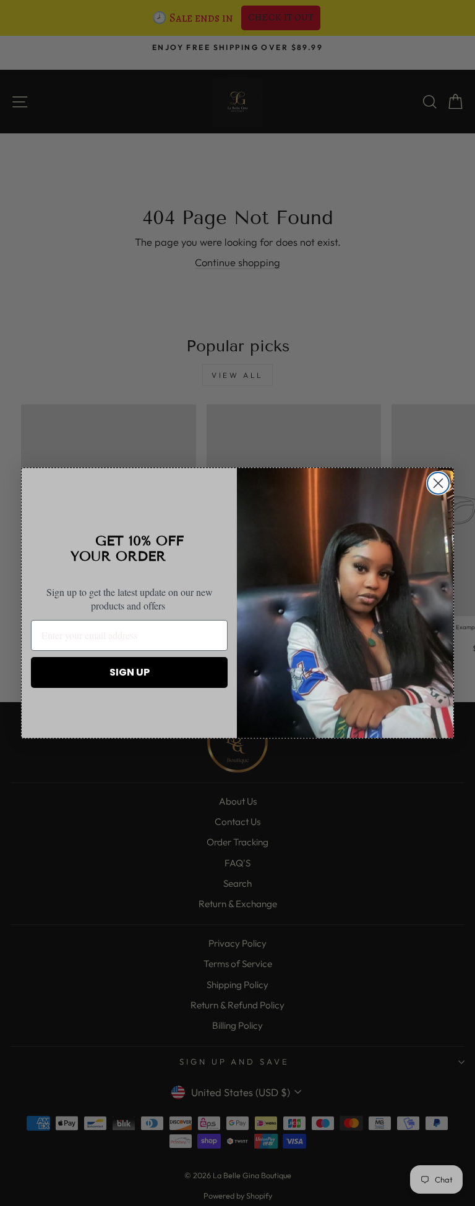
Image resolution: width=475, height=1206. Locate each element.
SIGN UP (129, 672)
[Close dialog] (438, 483)
